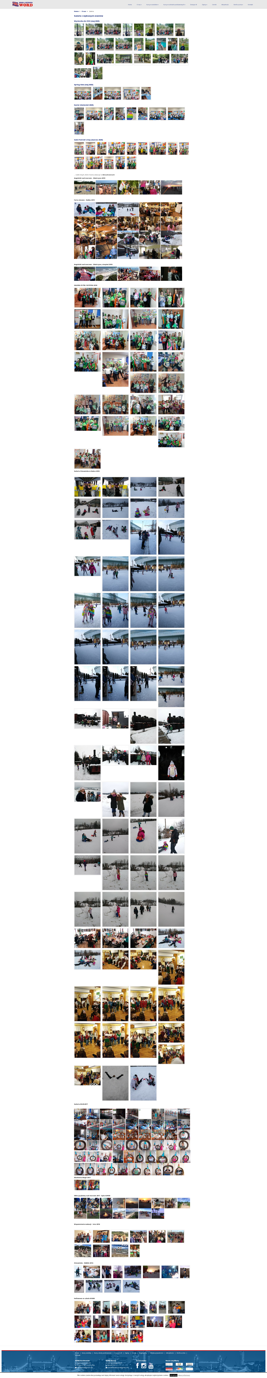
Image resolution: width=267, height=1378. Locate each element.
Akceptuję (173, 1375)
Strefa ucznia (238, 5)
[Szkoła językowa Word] (23, 4)
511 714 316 (90, 1365)
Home (130, 5)
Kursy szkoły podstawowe (103, 1353)
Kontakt (250, 5)
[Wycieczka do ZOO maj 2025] (79, 30)
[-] (94, 1286)
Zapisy (204, 5)
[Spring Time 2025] (82, 93)
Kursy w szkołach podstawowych (173, 5)
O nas (138, 5)
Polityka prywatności (156, 1353)
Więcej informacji (184, 1375)
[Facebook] (137, 1364)
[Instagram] (142, 1364)
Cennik (214, 5)
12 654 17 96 (81, 1365)
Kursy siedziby (86, 1353)
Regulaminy (143, 1353)
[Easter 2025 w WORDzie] (79, 113)
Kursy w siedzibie (151, 5)
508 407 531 (111, 1365)
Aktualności (225, 5)
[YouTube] (149, 1364)
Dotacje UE (193, 5)
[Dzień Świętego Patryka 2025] (79, 148)
